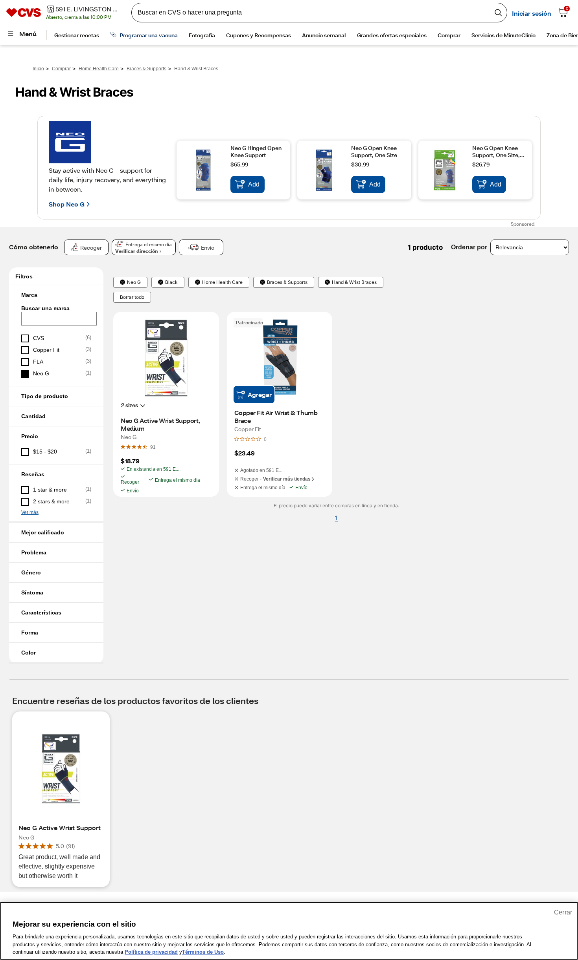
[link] (153, 447)
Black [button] (171, 282)
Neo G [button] (134, 282)
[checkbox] (56, 338)
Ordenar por (469, 247)
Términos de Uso (203, 952)
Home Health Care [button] (222, 282)
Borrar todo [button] (132, 297)
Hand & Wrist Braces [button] (354, 282)
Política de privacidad (151, 952)
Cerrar (563, 912)
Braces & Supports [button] (287, 282)
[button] (56, 295)
